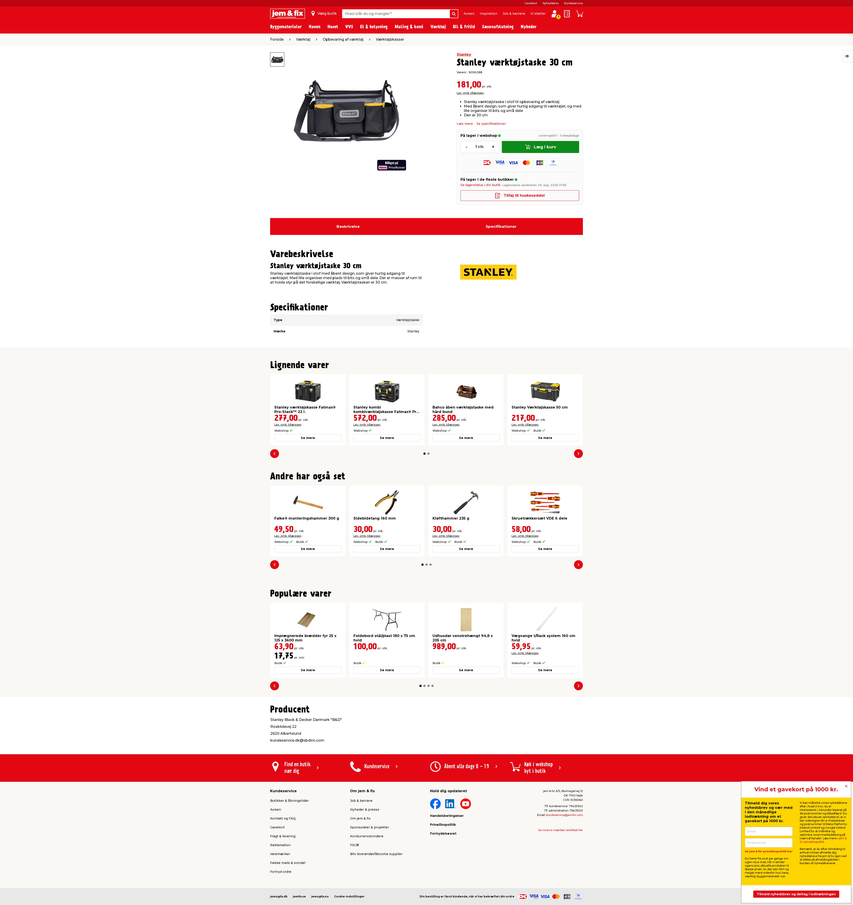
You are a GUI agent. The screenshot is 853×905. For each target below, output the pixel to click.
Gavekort (531, 3)
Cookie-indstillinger (349, 896)
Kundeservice (573, 3)
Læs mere (465, 124)
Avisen (469, 14)
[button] (424, 453)
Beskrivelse (348, 226)
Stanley (464, 54)
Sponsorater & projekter (369, 827)
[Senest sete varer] (848, 56)
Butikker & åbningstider (289, 801)
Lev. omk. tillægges (470, 92)
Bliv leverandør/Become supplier (376, 854)
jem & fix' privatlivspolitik (823, 840)
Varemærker (280, 854)
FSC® (354, 845)
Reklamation (280, 845)
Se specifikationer (491, 124)
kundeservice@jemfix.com (564, 815)
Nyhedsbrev (551, 3)
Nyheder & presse (364, 810)
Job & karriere (514, 14)
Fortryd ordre (280, 872)
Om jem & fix (360, 818)
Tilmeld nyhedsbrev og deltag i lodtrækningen (796, 894)
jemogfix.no (320, 896)
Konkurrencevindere (366, 836)
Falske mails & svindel (287, 863)
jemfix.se (299, 896)
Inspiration (488, 14)
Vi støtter (538, 14)
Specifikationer (501, 226)
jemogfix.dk (278, 896)
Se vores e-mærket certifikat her (560, 830)
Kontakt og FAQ (283, 818)
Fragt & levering (282, 836)
